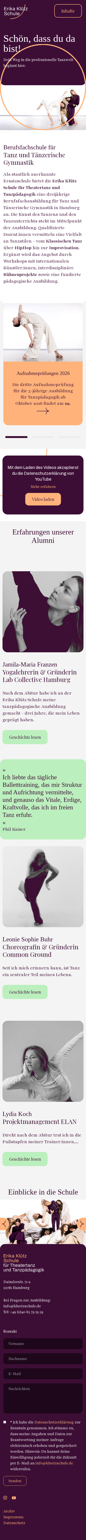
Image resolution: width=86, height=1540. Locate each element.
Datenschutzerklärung (54, 1422)
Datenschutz (14, 1522)
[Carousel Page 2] (43, 437)
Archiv (9, 1511)
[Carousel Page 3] (69, 437)
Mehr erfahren (43, 486)
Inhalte (68, 11)
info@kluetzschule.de (54, 1463)
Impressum (13, 1517)
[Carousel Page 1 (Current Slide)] (16, 437)
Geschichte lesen (25, 737)
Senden (15, 1480)
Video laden (43, 499)
